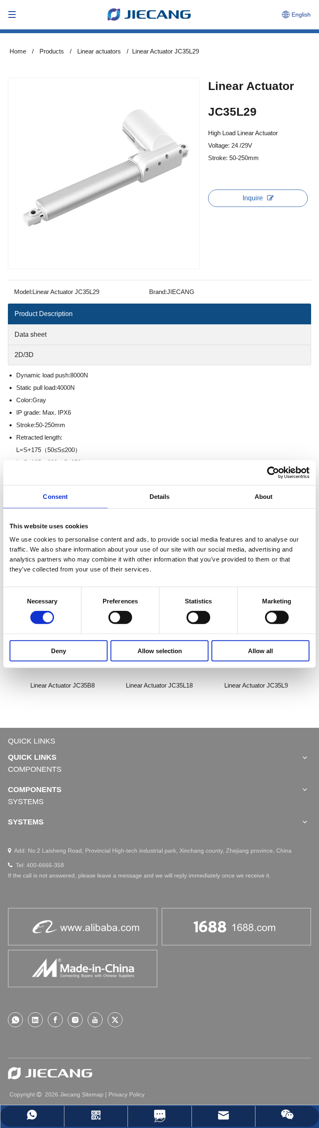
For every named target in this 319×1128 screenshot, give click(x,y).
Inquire (253, 198)
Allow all (260, 650)
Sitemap (92, 1094)
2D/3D (24, 354)
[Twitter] (115, 1019)
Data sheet (31, 334)
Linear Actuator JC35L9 (190, 685)
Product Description (44, 313)
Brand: (158, 291)
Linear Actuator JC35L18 (93, 685)
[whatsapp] (15, 1019)
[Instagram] (75, 1019)
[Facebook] (55, 1019)
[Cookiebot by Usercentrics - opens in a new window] (273, 473)
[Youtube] (95, 1019)
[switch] (120, 617)
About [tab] (264, 496)
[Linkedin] (35, 1019)
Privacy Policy (126, 1094)
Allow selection (159, 650)
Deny (58, 650)
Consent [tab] (55, 496)
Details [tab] (160, 496)
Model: (23, 291)
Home (18, 51)
